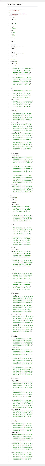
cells (21, 3)
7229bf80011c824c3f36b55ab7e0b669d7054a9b (14, 3)
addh (23, 3)
